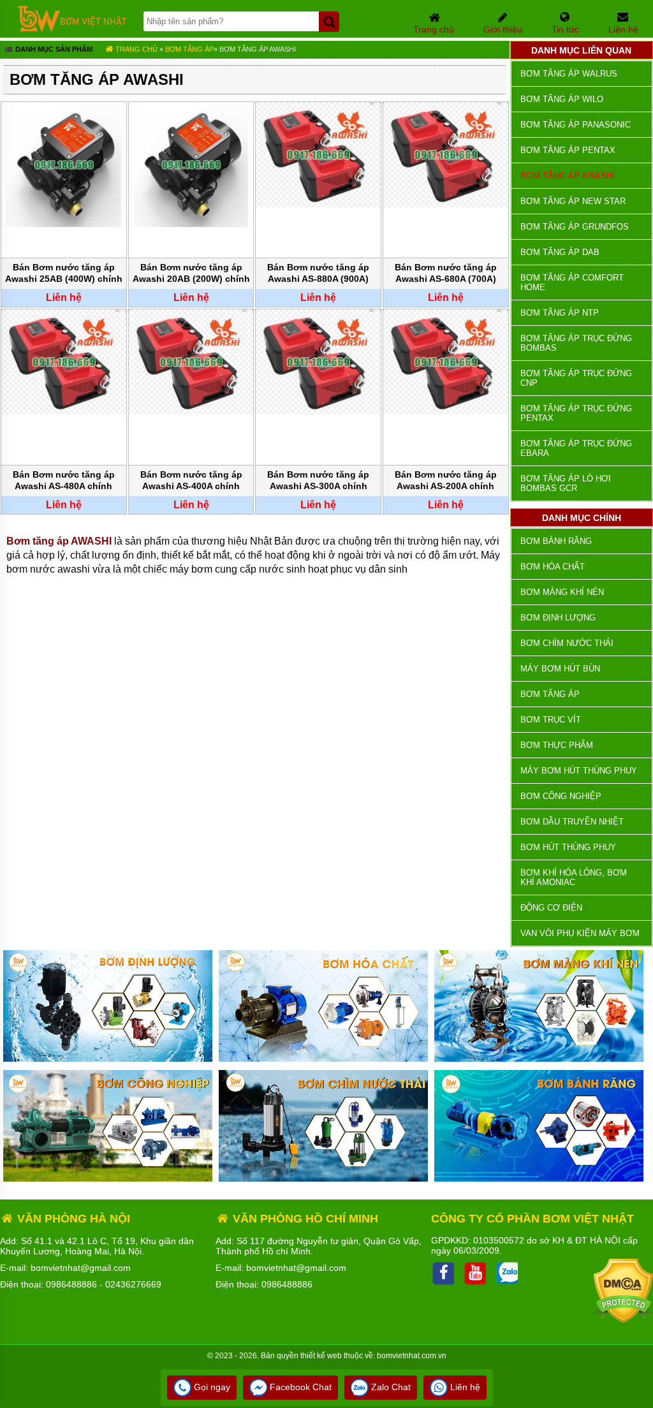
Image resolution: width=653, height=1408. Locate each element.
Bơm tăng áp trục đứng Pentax (576, 413)
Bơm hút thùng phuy (568, 847)
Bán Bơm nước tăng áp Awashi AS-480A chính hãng (64, 481)
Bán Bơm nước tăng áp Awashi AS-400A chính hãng (191, 481)
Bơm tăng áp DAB (559, 252)
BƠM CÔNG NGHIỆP (560, 796)
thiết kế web (321, 1355)
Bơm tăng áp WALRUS (568, 73)
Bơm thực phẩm (556, 745)
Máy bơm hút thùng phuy (578, 770)
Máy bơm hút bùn (560, 668)
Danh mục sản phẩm (52, 49)
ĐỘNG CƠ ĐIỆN (551, 908)
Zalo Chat (390, 1387)
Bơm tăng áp (189, 49)
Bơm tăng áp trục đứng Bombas (576, 343)
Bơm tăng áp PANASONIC (575, 124)
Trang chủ (136, 49)
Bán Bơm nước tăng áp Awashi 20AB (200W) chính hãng (191, 274)
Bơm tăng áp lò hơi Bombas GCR (565, 483)
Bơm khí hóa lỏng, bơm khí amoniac (573, 877)
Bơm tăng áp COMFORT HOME (572, 282)
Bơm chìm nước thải (566, 643)
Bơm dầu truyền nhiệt (572, 821)
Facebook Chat (299, 1387)
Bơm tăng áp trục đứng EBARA (576, 448)
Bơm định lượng (558, 617)
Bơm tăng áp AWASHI (257, 49)
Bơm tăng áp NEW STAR (573, 201)
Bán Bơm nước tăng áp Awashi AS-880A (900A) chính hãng (318, 274)
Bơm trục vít (550, 719)
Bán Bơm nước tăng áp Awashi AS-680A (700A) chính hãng (446, 274)
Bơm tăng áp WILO (561, 99)
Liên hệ (464, 1387)
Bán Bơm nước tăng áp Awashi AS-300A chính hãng (318, 481)
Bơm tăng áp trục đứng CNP (576, 378)
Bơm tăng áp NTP (559, 313)
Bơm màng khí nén (562, 592)
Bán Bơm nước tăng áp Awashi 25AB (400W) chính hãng (63, 274)
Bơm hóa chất (552, 566)
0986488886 (71, 1284)
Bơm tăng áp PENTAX (567, 150)
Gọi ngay (210, 1387)
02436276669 (133, 1284)
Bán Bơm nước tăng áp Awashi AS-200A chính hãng (446, 481)
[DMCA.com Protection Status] (623, 1320)
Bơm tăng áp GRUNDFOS (574, 226)
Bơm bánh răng (556, 541)
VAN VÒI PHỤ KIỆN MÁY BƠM (580, 933)
